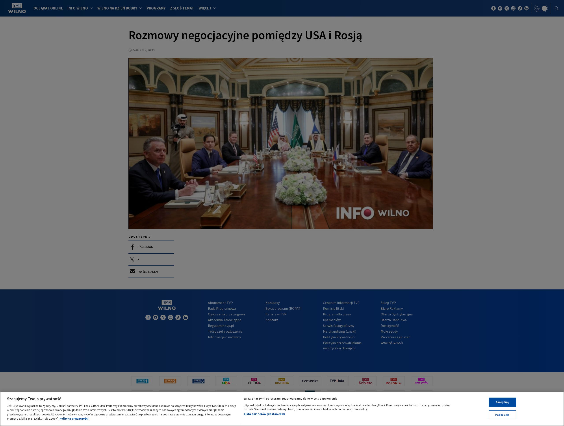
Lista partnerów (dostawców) (264, 414)
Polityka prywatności (74, 418)
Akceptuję (502, 402)
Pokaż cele (502, 415)
